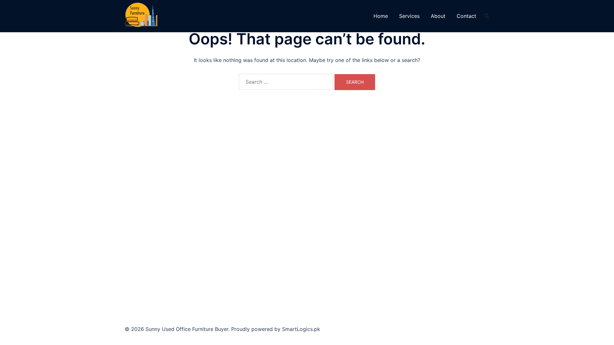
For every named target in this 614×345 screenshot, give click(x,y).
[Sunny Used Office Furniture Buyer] (141, 15)
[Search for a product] (486, 16)
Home (381, 16)
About (438, 16)
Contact (466, 16)
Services (409, 16)
